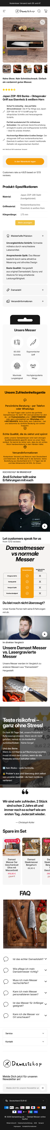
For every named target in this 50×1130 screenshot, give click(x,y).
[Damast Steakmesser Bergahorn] (31, 847)
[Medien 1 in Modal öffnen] (42, 22)
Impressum (17, 1126)
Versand (41, 1123)
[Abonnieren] (42, 1088)
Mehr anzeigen (25, 223)
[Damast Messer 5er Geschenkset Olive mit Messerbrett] (12, 847)
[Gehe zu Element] (7, 69)
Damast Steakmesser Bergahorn (31, 862)
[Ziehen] (25, 689)
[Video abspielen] (25, 507)
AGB (35, 1123)
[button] (9, 89)
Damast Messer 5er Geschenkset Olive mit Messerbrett (11, 865)
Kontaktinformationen (29, 1126)
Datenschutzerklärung (25, 1123)
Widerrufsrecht (11, 1123)
